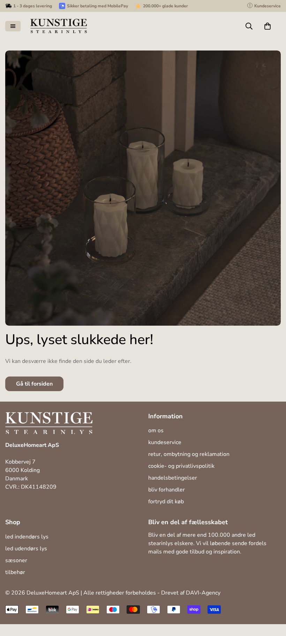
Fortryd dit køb (166, 501)
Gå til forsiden (34, 384)
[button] (267, 26)
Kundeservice (164, 442)
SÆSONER (16, 560)
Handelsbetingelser (172, 478)
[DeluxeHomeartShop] (58, 26)
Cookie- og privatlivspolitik (181, 466)
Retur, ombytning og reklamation (188, 454)
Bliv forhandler (166, 490)
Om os (156, 430)
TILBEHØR (15, 572)
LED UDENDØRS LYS (26, 548)
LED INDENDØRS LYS (26, 537)
